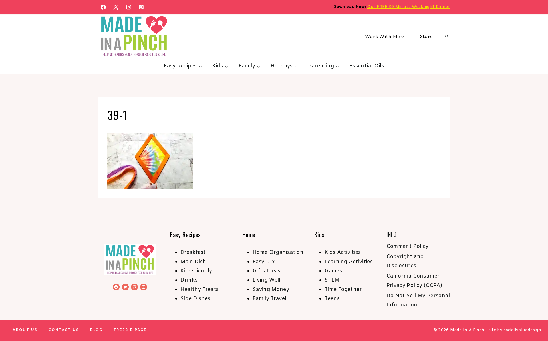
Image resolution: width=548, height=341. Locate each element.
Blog (96, 330)
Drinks (189, 280)
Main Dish (193, 261)
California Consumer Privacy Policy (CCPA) (414, 281)
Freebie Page (130, 330)
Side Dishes (195, 298)
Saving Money (271, 289)
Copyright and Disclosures (405, 261)
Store (426, 36)
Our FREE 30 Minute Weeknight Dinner (408, 7)
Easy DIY (264, 261)
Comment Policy (407, 246)
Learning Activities (349, 261)
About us (25, 330)
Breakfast (193, 252)
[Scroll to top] (534, 319)
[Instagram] (129, 7)
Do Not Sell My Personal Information (418, 300)
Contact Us (64, 330)
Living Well (267, 280)
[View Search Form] (446, 36)
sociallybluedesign (522, 330)
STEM (332, 280)
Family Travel (270, 298)
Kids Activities (343, 252)
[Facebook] (103, 7)
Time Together (343, 289)
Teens (332, 298)
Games (333, 271)
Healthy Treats (199, 289)
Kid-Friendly (196, 271)
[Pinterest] (141, 7)
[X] (116, 7)
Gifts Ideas (267, 271)
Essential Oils (366, 66)
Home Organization (278, 252)
